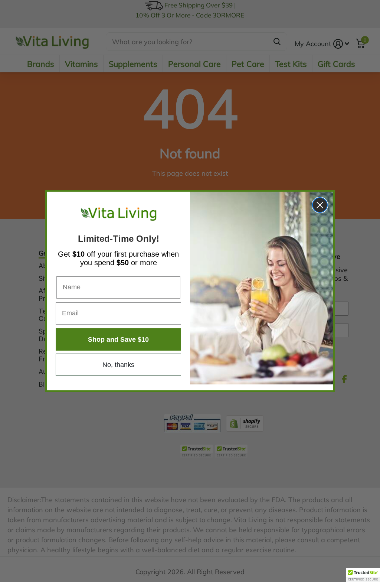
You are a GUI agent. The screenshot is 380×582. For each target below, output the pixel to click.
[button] (363, 575)
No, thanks (118, 364)
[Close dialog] (319, 205)
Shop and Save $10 (118, 339)
